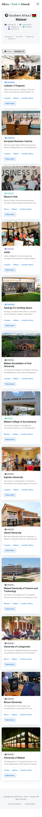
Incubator (10, 193)
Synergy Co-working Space (18, 308)
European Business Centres (18, 141)
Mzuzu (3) (19, 36)
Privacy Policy (30, 804)
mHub (7, 252)
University (10, 360)
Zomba (6, 770)
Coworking (10, 82)
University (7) (11, 24)
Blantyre (7, 434)
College (9, 418)
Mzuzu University (13, 702)
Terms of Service (14, 804)
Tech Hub (10, 249)
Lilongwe (7, 98)
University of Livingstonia (17, 647)
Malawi (9, 51)
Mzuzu (6, 209)
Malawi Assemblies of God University (17, 365)
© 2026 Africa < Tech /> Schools (24, 797)
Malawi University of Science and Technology (21, 590)
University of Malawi (14, 758)
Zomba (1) (11, 39)
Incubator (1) (15, 27)
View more (9, 103)
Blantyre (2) (30, 36)
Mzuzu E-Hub (11, 197)
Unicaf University (12, 533)
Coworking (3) (26, 24)
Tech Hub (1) (15, 29)
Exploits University (13, 477)
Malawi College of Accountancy (20, 422)
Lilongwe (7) (9, 36)
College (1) (28, 27)
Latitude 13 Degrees (14, 85)
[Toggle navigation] (37, 3)
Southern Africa (27, 98)
